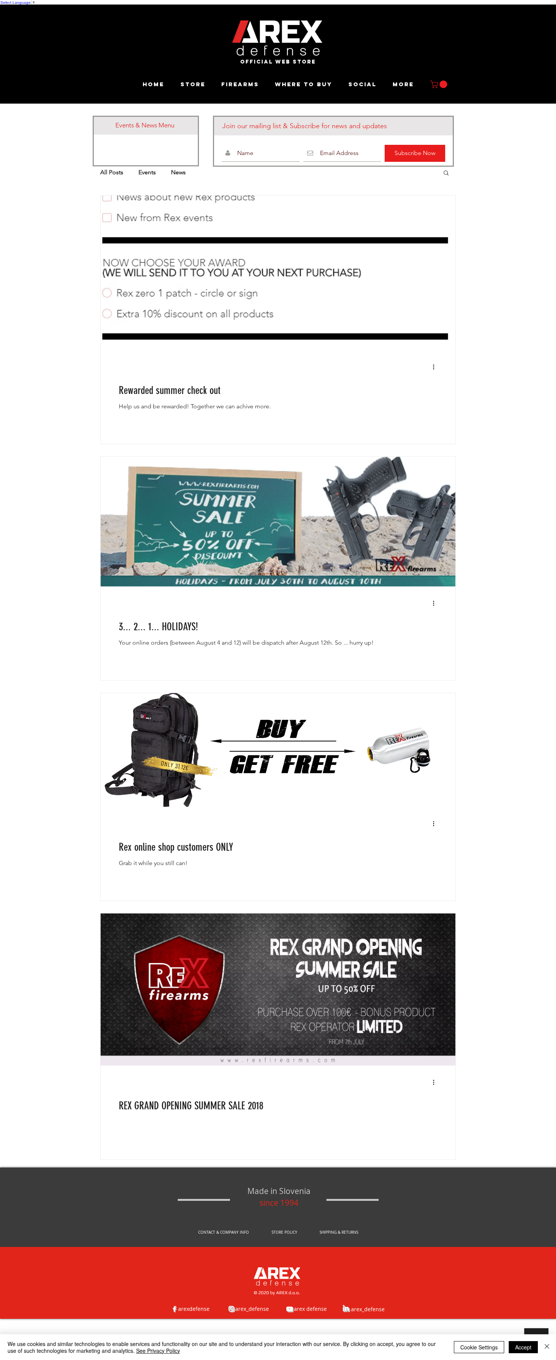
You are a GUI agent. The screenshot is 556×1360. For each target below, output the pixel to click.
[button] (439, 84)
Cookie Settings (479, 1347)
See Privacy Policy (158, 1350)
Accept (523, 1347)
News (178, 172)
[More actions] (436, 367)
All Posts (111, 172)
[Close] (546, 1347)
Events (147, 172)
